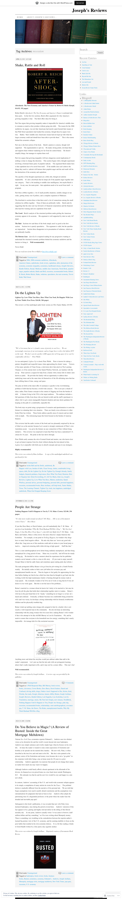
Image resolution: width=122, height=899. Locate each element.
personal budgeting (43, 482)
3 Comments (69, 683)
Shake (38, 274)
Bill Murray (47, 685)
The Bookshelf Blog (89, 319)
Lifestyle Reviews (88, 186)
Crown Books (36, 688)
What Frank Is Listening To (91, 374)
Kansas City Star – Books (90, 175)
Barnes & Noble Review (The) (92, 117)
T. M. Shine (26, 708)
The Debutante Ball (88, 322)
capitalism (52, 263)
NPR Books (86, 240)
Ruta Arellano (45, 485)
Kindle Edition (24, 269)
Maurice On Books (88, 206)
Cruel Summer (86, 68)
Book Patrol (86, 132)
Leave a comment (68, 257)
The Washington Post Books (91, 342)
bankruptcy (30, 876)
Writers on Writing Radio (90, 377)
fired (69, 691)
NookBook (67, 700)
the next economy (62, 274)
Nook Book (63, 269)
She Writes (86, 299)
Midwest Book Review (90, 209)
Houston (65, 474)
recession (50, 271)
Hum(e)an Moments (89, 169)
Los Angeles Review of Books (92, 197)
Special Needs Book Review (91, 305)
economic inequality (33, 266)
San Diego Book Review (90, 282)
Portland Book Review (89, 262)
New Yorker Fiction (89, 237)
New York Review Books (90, 223)
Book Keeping (87, 129)
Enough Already (61, 471)
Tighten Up (44, 488)
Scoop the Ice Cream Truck (89, 88)
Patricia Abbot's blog (89, 259)
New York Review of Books (91, 226)
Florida (21, 694)
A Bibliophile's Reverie (90, 100)
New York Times (58, 881)
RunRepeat (86, 277)
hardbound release (54, 266)
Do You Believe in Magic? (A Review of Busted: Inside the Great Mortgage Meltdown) (42, 731)
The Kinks (42, 708)
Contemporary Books (89, 157)
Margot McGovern (88, 203)
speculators (51, 274)
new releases (58, 700)
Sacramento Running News (91, 279)
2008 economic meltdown (39, 260)
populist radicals (29, 271)
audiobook (48, 465)
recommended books (61, 271)
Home (20, 17)
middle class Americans (50, 269)
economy (40, 879)
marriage (31, 700)
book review (44, 263)
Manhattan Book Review (90, 200)
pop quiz (68, 881)
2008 (28, 260)
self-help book (56, 485)
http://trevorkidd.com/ (49, 251)
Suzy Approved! (88, 314)
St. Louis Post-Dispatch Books (92, 311)
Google (34, 694)
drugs (38, 691)
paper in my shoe (88, 254)
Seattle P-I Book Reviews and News (93, 297)
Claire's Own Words (89, 152)
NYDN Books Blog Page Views (92, 242)
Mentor (52, 480)
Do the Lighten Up (27, 292)
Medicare (38, 269)
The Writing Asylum (89, 347)
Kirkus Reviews (88, 177)
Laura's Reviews (88, 183)
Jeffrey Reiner (54, 694)
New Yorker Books (88, 234)
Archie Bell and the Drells (35, 465)
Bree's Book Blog (88, 140)
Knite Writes (86, 180)
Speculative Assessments (90, 308)
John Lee (60, 477)
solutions (44, 274)
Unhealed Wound (88, 362)
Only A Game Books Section (91, 248)
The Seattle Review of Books (91, 331)
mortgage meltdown (45, 881)
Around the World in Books (91, 112)
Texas (21, 488)
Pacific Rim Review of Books (91, 251)
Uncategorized (32, 257)
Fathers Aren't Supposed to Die (51, 691)
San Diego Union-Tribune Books (92, 285)
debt (58, 263)
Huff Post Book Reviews (90, 166)
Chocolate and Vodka (89, 149)
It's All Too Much (50, 477)
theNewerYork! (87, 350)
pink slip (65, 702)
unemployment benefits (54, 708)
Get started (80, 3)
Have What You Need (54, 474)
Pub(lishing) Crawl (88, 265)
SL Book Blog (87, 302)
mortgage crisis (32, 881)
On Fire (84, 62)
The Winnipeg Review (89, 344)
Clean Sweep (47, 468)
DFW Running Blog (89, 163)
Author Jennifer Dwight (90, 115)
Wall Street (27, 277)
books (21, 688)
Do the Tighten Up (48, 471)
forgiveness (42, 474)
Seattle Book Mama (88, 294)
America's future (24, 263)
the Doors (34, 708)
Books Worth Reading (89, 137)
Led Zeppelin (47, 697)
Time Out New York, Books (91, 356)
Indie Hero (86, 172)
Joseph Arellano (65, 694)
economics (44, 266)
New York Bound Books (90, 220)
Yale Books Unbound (89, 380)
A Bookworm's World (89, 106)
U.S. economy (31, 884)
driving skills (30, 691)
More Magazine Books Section (92, 212)
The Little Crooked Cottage (91, 325)
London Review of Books (90, 192)
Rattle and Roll (41, 271)
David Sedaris (55, 688)
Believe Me (85, 85)
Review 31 (86, 271)
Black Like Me (86, 73)
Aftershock (52, 260)
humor (47, 694)
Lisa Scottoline (58, 697)
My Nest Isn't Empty (46, 700)
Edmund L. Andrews (51, 879)
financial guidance (31, 474)
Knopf (32, 269)
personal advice (31, 482)
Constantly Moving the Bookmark (93, 155)
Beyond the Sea (86, 76)
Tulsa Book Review (88, 359)
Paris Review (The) (88, 257)
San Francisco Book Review (91, 288)
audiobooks (35, 263)
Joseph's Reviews (89, 10)
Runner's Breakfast (88, 274)
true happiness (57, 488)
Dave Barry (46, 688)
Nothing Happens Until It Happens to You (33, 702)
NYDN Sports (87, 245)
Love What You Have (41, 480)
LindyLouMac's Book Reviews (92, 189)
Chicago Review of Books (90, 143)
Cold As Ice (85, 70)
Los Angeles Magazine (89, 195)
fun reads (28, 694)
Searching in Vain (87, 65)
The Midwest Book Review (91, 328)
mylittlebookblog (88, 217)
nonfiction (59, 480)
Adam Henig (87, 109)
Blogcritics (86, 120)
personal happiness (67, 482)
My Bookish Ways (88, 215)
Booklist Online (87, 135)
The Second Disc (88, 334)
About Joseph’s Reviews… (42, 17)
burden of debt (37, 468)
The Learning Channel (31, 488)
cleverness (27, 688)
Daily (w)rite (87, 160)
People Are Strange (28, 506)
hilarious (41, 694)
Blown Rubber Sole (89, 123)
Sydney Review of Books (90, 317)
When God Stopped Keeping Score (39, 491)
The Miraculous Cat (87, 79)
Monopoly (22, 881)
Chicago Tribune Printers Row (92, 146)
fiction (65, 691)
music (36, 700)
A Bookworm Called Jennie (91, 103)
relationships (45, 705)
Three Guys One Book (89, 353)
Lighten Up (29, 480)
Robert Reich (30, 274)
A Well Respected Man (34, 685)
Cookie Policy (42, 895)
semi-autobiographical (57, 705)
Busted (26, 879)
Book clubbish (87, 126)
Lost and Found (86, 82)
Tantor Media (66, 485)
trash (50, 488)
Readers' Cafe (87, 268)
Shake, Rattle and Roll (30, 65)
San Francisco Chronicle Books (92, 291)
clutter (55, 468)
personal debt (55, 482)
